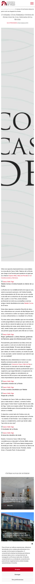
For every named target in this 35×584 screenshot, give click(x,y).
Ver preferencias (17, 579)
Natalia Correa (28, 303)
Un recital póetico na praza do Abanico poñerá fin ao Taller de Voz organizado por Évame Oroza (17, 500)
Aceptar (17, 569)
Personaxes (11, 9)
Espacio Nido (13, 275)
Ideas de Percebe (22, 275)
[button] (32, 544)
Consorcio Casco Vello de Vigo (21, 364)
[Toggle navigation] (32, 3)
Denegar (17, 574)
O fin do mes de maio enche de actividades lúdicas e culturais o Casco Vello (16, 535)
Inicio (2, 9)
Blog (6, 9)
